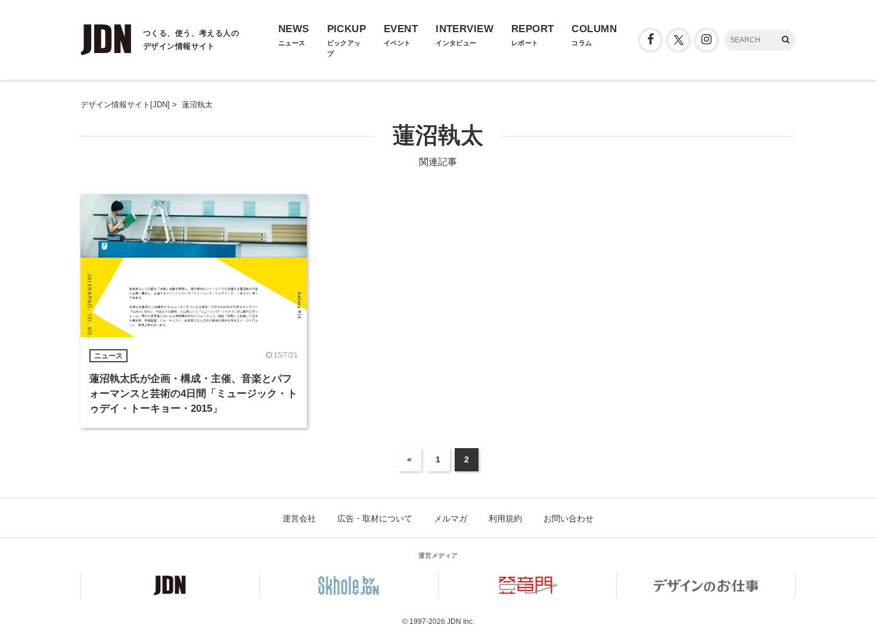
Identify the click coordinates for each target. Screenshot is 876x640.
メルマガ (450, 518)
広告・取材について (374, 518)
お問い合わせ (568, 518)
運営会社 (299, 518)
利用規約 (505, 518)
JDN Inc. (460, 621)
